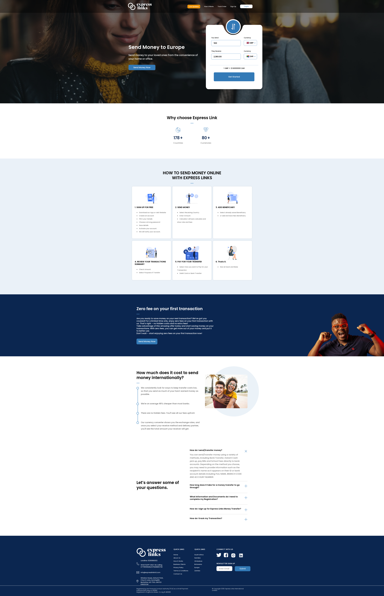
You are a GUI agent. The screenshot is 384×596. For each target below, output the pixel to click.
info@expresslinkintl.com (150, 572)
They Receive (216, 51)
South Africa (199, 555)
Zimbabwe (198, 561)
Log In (246, 6)
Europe (197, 567)
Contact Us (178, 574)
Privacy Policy (178, 567)
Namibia (197, 558)
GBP (251, 43)
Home (176, 555)
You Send (214, 38)
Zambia (197, 571)
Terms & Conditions (181, 571)
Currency (247, 38)
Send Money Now (141, 67)
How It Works (209, 6)
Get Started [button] (234, 76)
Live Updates (194, 6)
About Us (177, 558)
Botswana (198, 564)
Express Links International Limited (228, 589)
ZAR (251, 56)
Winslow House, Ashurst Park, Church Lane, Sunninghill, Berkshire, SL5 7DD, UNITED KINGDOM (152, 581)
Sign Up (233, 6)
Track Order (222, 6)
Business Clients (180, 564)
